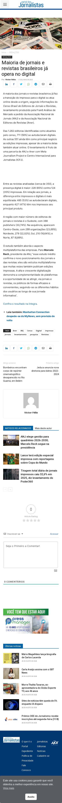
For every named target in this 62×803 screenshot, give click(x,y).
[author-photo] (31, 408)
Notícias (41, 751)
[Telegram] (35, 84)
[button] (57, 4)
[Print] (50, 84)
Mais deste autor (43, 428)
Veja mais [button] (8, 788)
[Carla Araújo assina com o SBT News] (11, 673)
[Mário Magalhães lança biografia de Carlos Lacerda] (11, 658)
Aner (15, 330)
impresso (49, 330)
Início (4, 52)
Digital (39, 330)
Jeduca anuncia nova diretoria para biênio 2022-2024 (45, 371)
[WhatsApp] (28, 84)
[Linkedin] (6, 84)
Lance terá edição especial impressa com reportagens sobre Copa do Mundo (37, 459)
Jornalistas (42, 741)
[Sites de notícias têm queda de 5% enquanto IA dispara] (11, 704)
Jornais (8, 334)
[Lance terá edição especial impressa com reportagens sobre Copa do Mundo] (11, 459)
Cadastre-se (43, 755)
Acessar (53, 533)
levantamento (20, 334)
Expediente (27, 751)
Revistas (45, 334)
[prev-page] (5, 490)
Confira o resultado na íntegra (20, 303)
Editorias (41, 746)
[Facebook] (13, 84)
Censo (29, 330)
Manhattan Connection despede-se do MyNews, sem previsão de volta (31, 316)
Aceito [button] (31, 797)
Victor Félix (10, 79)
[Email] (43, 84)
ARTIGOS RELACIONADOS (18, 428)
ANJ (22, 330)
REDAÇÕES (14, 52)
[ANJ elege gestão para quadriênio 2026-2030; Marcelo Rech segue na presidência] (11, 440)
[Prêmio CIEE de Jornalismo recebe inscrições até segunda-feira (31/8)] (11, 720)
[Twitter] (21, 84)
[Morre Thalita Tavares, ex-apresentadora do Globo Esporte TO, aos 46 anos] (11, 688)
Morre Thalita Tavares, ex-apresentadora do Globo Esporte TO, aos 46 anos (39, 687)
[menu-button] (5, 4)
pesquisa (34, 334)
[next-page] (10, 490)
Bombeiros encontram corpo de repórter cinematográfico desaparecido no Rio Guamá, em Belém (15, 374)
